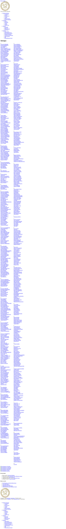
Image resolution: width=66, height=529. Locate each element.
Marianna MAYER (17, 280)
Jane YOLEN (16, 452)
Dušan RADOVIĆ (17, 346)
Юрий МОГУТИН (4, 269)
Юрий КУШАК (3, 224)
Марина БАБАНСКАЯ (5, 64)
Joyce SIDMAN (16, 383)
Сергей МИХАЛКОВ (4, 265)
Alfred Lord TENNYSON (18, 406)
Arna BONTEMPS (17, 85)
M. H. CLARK (16, 120)
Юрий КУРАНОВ (4, 223)
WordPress (9, 499)
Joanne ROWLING (17, 365)
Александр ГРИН (4, 137)
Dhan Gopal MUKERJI (18, 299)
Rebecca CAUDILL (17, 112)
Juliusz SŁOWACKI (17, 386)
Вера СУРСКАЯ (3, 361)
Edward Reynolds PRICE (18, 337)
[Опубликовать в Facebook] (5, 466)
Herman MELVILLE (17, 286)
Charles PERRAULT (17, 331)
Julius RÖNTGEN (17, 360)
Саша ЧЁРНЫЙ (3, 421)
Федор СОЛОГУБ (4, 353)
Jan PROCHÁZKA (17, 339)
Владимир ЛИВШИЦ (4, 234)
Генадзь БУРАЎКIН (4, 90)
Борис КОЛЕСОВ (4, 206)
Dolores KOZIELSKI (17, 239)
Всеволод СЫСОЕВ (4, 363)
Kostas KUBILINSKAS (18, 243)
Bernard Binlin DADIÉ (17, 132)
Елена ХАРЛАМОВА (4, 402)
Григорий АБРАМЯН (4, 44)
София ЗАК (3, 175)
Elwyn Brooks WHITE (17, 441)
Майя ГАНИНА (3, 117)
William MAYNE (16, 282)
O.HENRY (15, 200)
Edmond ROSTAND (17, 364)
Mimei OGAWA (16, 318)
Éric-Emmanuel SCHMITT (18, 378)
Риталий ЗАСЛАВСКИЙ (5, 177)
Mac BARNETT (16, 67)
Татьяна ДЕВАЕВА (4, 146)
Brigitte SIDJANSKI (17, 382)
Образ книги (7, 31)
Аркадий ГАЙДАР (4, 116)
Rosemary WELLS (17, 438)
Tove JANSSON (16, 220)
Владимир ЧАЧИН (4, 419)
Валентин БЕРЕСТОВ (4, 77)
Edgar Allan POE (16, 334)
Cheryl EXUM (16, 152)
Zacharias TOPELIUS (17, 413)
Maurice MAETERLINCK (18, 270)
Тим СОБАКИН (3, 351)
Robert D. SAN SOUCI (18, 371)
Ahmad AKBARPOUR (18, 46)
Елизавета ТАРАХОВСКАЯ (5, 369)
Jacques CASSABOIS (17, 110)
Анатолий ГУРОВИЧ (4, 142)
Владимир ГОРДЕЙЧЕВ (5, 132)
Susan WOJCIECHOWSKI (18, 448)
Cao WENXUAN (17, 439)
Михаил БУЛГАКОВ (4, 88)
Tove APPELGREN (17, 52)
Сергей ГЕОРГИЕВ (4, 121)
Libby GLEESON (17, 174)
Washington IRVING (17, 216)
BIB (5, 37)
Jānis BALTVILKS (17, 64)
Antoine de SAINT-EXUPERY (19, 368)
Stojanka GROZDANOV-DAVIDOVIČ (18, 184)
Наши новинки (7, 18)
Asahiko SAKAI (16, 369)
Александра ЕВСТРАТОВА (5, 163)
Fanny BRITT (16, 90)
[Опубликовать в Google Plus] (5, 467)
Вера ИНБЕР (3, 188)
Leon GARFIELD (17, 169)
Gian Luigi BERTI (17, 79)
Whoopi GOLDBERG (17, 176)
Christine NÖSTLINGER (18, 313)
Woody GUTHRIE (17, 186)
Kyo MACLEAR (16, 269)
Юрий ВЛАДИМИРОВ (5, 103)
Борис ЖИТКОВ (3, 170)
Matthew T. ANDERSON (18, 50)
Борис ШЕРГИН (3, 431)
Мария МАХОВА (4, 256)
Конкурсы (6, 517)
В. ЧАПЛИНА (3, 416)
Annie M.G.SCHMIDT (17, 377)
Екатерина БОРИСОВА (5, 83)
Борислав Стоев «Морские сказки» (16, 476)
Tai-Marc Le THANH (17, 407)
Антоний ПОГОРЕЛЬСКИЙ (6, 309)
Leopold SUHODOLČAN (18, 397)
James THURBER (17, 411)
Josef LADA (16, 247)
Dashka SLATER (16, 385)
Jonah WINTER (16, 447)
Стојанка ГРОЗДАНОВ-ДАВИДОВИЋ (5, 140)
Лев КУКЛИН (3, 220)
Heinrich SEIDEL (17, 380)
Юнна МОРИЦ (3, 270)
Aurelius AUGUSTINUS (18, 58)
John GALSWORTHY (17, 167)
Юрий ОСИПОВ (4, 295)
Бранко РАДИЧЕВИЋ (4, 322)
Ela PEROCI (16, 330)
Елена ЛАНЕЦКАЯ (4, 228)
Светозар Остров (16, 478)
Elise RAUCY (16, 349)
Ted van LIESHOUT (17, 259)
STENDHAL (16, 394)
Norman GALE (16, 165)
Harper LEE (16, 253)
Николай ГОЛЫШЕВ (4, 130)
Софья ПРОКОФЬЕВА (5, 317)
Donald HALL (16, 191)
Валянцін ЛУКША (4, 241)
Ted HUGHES (16, 210)
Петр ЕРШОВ (3, 166)
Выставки (6, 27)
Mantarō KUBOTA (17, 244)
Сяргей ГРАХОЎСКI (4, 133)
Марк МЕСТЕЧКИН (4, 260)
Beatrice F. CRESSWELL (18, 127)
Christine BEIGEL (17, 74)
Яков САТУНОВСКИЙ (5, 336)
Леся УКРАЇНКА (4, 388)
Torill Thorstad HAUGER (18, 195)
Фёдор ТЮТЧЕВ (3, 384)
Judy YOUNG (16, 454)
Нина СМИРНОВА (4, 348)
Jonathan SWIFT (16, 399)
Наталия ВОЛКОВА (4, 106)
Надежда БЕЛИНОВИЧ (5, 76)
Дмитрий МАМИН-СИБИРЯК (6, 250)
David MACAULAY (17, 267)
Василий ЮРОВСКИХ (5, 443)
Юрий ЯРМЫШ (3, 449)
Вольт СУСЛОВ (3, 362)
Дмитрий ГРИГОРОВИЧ (5, 136)
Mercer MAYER (16, 281)
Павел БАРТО (3, 71)
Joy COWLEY (16, 123)
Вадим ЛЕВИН (3, 230)
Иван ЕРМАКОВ (4, 164)
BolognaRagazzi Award (8, 38)
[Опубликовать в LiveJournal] (5, 468)
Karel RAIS (16, 347)
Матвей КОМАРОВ (4, 208)
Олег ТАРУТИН (3, 371)
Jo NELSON (16, 307)
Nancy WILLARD (17, 445)
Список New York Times (9, 35)
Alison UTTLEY (16, 425)
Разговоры (4, 20)
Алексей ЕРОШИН (4, 165)
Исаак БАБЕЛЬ (3, 65)
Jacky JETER (16, 223)
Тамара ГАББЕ (3, 115)
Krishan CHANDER (17, 117)
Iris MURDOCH (16, 300)
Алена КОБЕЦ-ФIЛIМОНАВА (6, 201)
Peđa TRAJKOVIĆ (17, 414)
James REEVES (16, 353)
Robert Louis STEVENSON (18, 395)
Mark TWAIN (16, 420)
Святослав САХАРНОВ (5, 337)
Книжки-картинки (5, 13)
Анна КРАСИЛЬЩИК (4, 214)
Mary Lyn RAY (16, 351)
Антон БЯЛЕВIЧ (3, 92)
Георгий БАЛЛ (3, 68)
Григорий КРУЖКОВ (4, 216)
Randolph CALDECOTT (18, 102)
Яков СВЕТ (3, 338)
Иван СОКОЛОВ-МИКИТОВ (6, 352)
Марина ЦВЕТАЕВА (4, 410)
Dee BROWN (16, 92)
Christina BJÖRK (16, 81)
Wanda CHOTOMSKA (18, 118)
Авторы (6, 504)
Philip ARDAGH (16, 53)
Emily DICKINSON (17, 138)
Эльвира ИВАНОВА (4, 186)
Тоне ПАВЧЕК (3, 299)
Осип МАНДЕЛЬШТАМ (5, 251)
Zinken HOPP (16, 204)
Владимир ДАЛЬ (4, 145)
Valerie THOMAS (17, 409)
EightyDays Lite (16, 499)
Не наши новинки (8, 19)
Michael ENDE (16, 149)
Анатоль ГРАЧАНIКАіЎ (5, 134)
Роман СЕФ (3, 345)
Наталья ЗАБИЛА (4, 174)
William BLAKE (16, 82)
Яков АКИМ (3, 47)
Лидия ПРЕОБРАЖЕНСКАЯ (6, 314)
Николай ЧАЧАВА (4, 418)
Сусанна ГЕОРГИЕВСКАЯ (5, 122)
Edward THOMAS (17, 408)
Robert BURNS (16, 99)
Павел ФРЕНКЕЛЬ (4, 399)
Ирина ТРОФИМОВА (4, 379)
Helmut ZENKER (17, 458)
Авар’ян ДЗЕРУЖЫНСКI (5, 149)
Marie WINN (16, 446)
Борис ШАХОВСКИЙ (4, 429)
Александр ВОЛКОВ (4, 105)
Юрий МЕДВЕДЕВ (4, 259)
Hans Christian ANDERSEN (18, 49)
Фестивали (6, 29)
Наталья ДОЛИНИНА (4, 153)
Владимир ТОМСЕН (4, 381)
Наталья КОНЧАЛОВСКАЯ (6, 209)
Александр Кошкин (11, 475)
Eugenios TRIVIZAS (17, 416)
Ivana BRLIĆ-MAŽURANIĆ (19, 91)
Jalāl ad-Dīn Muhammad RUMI (19, 366)
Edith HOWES (16, 206)
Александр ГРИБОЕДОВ (5, 135)
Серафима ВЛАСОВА (4, 104)
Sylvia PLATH (16, 333)
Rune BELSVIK (16, 76)
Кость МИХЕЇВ (3, 267)
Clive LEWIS (16, 258)
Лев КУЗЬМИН (3, 219)
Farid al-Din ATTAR (17, 57)
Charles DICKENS (17, 137)
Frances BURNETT (17, 98)
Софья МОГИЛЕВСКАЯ (5, 268)
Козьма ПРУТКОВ (4, 318)
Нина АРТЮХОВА (4, 58)
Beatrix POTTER (16, 335)
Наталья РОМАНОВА (4, 328)
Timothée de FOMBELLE (18, 160)
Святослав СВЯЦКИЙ (5, 339)
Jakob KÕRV (16, 238)
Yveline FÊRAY (16, 156)
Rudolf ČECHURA (17, 113)
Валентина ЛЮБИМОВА (5, 243)
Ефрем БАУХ (3, 73)
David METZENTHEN (18, 289)
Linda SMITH (16, 387)
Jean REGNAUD (16, 354)
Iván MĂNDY (16, 274)
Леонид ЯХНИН (3, 451)
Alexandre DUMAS (17, 143)
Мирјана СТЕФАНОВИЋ (5, 357)
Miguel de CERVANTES (18, 116)
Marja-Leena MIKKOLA (18, 290)
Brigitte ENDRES (17, 150)
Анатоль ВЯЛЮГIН (4, 112)
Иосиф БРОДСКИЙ (4, 87)
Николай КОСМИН (4, 212)
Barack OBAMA (16, 317)
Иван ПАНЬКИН (4, 301)
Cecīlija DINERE (16, 139)
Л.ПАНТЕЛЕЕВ (3, 300)
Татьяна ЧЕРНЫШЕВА (5, 422)
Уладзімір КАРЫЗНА (4, 196)
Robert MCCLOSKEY (17, 284)
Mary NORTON (16, 312)
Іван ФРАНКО (3, 398)
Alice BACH (16, 63)
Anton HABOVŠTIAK (17, 189)
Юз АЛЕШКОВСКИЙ (5, 51)
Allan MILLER (16, 291)
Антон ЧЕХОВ (3, 423)
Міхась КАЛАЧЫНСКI (5, 192)
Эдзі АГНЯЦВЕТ (4, 46)
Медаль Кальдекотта (8, 32)
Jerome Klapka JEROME (18, 221)
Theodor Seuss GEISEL (18, 171)
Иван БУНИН (3, 89)
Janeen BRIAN (16, 89)
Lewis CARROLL (17, 109)
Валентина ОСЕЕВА (4, 294)
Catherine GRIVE (17, 182)
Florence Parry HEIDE (17, 198)
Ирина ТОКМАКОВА (4, 376)
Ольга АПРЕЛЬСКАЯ (4, 54)
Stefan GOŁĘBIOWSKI (18, 178)
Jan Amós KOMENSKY (18, 236)
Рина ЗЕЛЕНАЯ (3, 179)
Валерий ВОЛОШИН (4, 107)
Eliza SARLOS (16, 372)
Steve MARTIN (16, 277)
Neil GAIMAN (16, 164)
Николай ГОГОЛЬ (4, 127)
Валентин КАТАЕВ (4, 197)
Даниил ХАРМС (3, 403)
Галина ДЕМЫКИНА (4, 148)
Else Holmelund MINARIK (18, 293)
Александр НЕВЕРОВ (4, 279)
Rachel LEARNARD (17, 252)
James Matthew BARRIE (18, 68)
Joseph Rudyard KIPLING (18, 234)
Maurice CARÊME (17, 108)
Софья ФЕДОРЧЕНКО (5, 395)
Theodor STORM (17, 396)
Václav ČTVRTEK (17, 128)
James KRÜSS (16, 242)
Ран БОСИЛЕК (3, 86)
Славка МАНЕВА (4, 252)
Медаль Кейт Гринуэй (8, 33)
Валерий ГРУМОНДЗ (4, 138)
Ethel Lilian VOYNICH (18, 430)
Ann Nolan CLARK (17, 119)
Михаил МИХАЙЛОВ (5, 264)
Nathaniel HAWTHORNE (18, 196)
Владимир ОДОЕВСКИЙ (5, 289)
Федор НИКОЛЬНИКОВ (5, 282)
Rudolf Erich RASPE (17, 348)
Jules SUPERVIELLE (17, 398)
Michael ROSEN (16, 361)
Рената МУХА (3, 275)
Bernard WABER (16, 433)
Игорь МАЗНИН (4, 246)
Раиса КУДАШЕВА (4, 218)
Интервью (6, 22)
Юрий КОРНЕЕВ (4, 211)
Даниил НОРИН (3, 284)
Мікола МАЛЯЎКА (4, 249)
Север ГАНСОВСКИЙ (5, 118)
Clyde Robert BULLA (17, 96)
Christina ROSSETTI (17, 363)
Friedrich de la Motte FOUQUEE (19, 161)
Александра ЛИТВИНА (5, 236)
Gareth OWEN (16, 323)
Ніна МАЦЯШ (3, 257)
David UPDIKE (16, 424)
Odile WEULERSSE (17, 440)
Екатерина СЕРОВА (4, 344)
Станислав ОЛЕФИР (4, 292)
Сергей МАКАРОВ (4, 247)
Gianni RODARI (16, 358)
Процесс (6, 21)
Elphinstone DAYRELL (18, 133)
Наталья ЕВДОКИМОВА (5, 162)
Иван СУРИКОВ (4, 359)
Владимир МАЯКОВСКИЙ (5, 258)
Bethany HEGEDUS (17, 197)
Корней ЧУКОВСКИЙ (5, 424)
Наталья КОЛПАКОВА (5, 207)
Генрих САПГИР (4, 335)
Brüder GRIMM (16, 181)
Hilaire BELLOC (16, 75)
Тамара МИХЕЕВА (4, 266)
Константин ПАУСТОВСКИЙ (6, 303)
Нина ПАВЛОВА (4, 298)
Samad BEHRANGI (17, 73)
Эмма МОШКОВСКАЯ (5, 273)
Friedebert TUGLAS (17, 417)
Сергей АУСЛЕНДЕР (4, 59)
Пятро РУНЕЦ (3, 330)
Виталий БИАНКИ (4, 79)
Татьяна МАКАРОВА (4, 248)
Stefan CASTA (16, 111)
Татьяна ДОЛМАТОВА (5, 154)
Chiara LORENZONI (17, 262)
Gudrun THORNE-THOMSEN (19, 410)
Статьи (6, 23)
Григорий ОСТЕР (4, 296)
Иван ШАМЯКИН (4, 427)
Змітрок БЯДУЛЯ (4, 91)
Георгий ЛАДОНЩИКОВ (5, 227)
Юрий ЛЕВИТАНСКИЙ (5, 232)
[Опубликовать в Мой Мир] (5, 469)
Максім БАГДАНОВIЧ (5, 66)
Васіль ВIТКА (3, 102)
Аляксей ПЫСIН (4, 320)
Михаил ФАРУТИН (4, 394)
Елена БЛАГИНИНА (4, 80)
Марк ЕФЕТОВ (3, 167)
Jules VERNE (16, 428)
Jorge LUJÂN (16, 263)
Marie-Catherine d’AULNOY (18, 59)
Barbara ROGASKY (17, 359)
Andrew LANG (16, 249)
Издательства (7, 505)
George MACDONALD (18, 268)
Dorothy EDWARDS (17, 147)
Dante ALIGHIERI (17, 47)
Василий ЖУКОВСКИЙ (5, 171)
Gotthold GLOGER (17, 175)
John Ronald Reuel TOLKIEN (19, 412)
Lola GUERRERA (17, 185)
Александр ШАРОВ (4, 428)
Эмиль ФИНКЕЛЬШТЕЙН (5, 397)
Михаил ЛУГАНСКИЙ (5, 240)
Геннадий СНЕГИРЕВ (5, 350)
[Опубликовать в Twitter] (4, 470)
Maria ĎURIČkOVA (17, 144)
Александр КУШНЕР (4, 225)
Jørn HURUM (16, 214)
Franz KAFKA (16, 228)
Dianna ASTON (16, 56)
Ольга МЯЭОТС (3, 276)
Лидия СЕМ (3, 341)
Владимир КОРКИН (4, 210)
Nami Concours (7, 36)
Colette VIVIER (16, 429)
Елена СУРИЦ (3, 360)
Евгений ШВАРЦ (4, 430)
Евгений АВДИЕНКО (4, 45)
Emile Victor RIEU (17, 356)
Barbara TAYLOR (17, 403)
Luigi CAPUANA (17, 106)
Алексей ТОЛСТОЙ (4, 377)
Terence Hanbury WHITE (18, 442)
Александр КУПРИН (4, 222)
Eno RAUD (16, 350)
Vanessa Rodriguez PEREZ (18, 329)
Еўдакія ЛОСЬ (3, 239)
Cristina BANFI (16, 65)
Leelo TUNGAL (16, 418)
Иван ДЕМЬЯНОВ (4, 147)
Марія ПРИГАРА (3, 315)
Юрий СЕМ (3, 342)
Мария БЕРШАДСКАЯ (5, 78)
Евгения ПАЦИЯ (4, 304)
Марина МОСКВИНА (4, 272)
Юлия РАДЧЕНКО (4, 323)
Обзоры (6, 24)
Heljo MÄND (16, 273)
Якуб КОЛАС (3, 205)
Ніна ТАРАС (3, 368)
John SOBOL (16, 389)
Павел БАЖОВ (3, 67)
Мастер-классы (7, 28)
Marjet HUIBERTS (17, 211)
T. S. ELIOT (16, 148)
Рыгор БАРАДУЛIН (4, 69)
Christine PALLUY (17, 326)
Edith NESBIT (16, 308)
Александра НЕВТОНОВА (5, 280)
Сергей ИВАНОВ (4, 185)
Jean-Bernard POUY (17, 336)
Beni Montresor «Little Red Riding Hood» (9, 483)
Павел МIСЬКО (3, 262)
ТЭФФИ (2, 383)
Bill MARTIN (16, 276)
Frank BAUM (16, 70)
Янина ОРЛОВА (3, 293)
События (4, 26)
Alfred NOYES (16, 314)
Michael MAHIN (16, 271)
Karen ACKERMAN (17, 45)
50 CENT (15, 464)
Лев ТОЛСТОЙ (3, 378)
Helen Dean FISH (17, 157)
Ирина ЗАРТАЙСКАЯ (5, 176)
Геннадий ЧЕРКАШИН (5, 420)
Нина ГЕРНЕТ (3, 123)
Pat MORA (15, 297)
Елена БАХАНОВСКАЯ (5, 74)
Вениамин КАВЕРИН (4, 191)
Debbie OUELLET (17, 322)
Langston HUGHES (17, 209)
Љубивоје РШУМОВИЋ (5, 331)
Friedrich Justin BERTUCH (18, 80)
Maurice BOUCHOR (17, 86)
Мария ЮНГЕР (3, 440)
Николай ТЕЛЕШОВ (4, 374)
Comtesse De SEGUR (17, 379)
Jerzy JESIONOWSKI (17, 222)
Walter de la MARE (17, 275)
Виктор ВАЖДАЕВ (4, 97)
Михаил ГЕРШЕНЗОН (5, 124)
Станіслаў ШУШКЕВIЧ (5, 437)
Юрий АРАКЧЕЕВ (4, 56)
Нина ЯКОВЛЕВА (4, 448)
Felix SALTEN (16, 370)
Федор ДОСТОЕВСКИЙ (5, 155)
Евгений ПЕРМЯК (4, 305)
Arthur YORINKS (17, 453)
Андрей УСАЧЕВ (4, 390)
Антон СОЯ (3, 354)
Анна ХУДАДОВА (4, 407)
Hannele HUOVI (16, 212)
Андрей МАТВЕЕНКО (5, 255)
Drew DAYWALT (17, 134)
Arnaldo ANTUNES (17, 51)
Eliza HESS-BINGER (17, 201)
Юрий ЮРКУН (3, 441)
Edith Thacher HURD (17, 213)
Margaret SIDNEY (17, 384)
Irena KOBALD (16, 235)
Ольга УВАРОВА (4, 387)
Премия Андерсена (8, 34)
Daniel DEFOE (16, 136)
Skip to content (2, 0)
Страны (6, 16)
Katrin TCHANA (16, 405)
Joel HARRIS (16, 192)
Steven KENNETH (17, 230)
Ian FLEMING (16, 159)
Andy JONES (16, 225)
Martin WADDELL (17, 434)
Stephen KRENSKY (17, 240)
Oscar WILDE (16, 444)
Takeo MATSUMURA (17, 278)
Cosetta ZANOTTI (17, 457)
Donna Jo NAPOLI (17, 305)
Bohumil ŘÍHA (16, 357)
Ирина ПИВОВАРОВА (5, 306)
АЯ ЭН (2, 61)
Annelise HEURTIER (17, 202)
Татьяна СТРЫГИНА (4, 358)
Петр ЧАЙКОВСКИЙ (4, 415)
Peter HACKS (16, 190)
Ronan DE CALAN (17, 135)
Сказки (6, 17)
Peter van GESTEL (17, 172)
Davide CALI (16, 103)
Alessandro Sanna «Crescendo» (7, 485)
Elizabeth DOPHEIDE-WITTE (19, 142)
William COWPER (17, 124)
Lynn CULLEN (16, 129)
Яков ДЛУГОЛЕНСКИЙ (5, 151)
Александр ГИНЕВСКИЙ (5, 126)
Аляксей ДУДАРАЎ (4, 157)
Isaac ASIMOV (16, 55)
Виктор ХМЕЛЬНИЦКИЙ (5, 404)
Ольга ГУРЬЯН (3, 143)
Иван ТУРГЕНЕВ (4, 382)
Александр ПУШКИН (4, 319)
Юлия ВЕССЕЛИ (4, 101)
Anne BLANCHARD (17, 83)
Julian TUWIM (16, 419)
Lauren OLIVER (16, 319)
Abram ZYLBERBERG (18, 461)
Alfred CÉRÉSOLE (17, 115)
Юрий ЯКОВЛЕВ (4, 447)
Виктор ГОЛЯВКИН (4, 131)
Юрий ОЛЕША (3, 291)
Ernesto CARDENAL (17, 107)
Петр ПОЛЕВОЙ (4, 311)
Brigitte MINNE (16, 294)
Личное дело (7, 25)
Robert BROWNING (17, 94)
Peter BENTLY (16, 77)
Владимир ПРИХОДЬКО (5, 316)
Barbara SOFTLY (17, 390)
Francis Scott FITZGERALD (18, 158)
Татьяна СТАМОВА (4, 355)
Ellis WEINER (16, 437)
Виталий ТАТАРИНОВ (5, 372)
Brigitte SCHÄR (16, 376)
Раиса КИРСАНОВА (4, 199)
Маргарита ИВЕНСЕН (5, 187)
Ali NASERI (16, 306)
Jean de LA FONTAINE (18, 248)
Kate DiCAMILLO (17, 104)
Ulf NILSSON (16, 311)
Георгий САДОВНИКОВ (5, 333)
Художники (7, 14)
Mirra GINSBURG (17, 173)
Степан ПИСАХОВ (4, 307)
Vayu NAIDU (16, 304)
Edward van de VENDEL (18, 427)
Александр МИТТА (4, 263)
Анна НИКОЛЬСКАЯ (4, 283)
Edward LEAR (16, 251)
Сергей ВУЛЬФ (3, 111)
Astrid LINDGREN (17, 260)
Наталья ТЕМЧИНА (4, 375)
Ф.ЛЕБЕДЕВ (3, 229)
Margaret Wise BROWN (18, 93)
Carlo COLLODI (16, 122)
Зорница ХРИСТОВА (4, 406)
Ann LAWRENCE (17, 250)
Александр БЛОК (4, 82)
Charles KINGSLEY (17, 232)
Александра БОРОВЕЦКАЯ (6, 84)
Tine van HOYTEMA (17, 205)
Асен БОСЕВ (3, 85)
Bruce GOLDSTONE (17, 177)
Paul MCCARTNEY (17, 283)
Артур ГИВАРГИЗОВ (4, 125)
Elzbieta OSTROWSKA (18, 321)
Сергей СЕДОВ (3, 340)
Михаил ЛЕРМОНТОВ (5, 233)
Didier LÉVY (16, 257)
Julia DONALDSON (17, 141)
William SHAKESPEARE (18, 381)
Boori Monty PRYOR (17, 340)
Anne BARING (16, 66)
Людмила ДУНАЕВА (4, 158)
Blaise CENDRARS (17, 114)
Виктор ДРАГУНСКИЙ (5, 156)
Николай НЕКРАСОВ (4, 281)
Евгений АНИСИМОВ (5, 53)
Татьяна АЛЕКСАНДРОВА (5, 49)
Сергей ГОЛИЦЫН (4, 128)
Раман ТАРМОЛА (4, 370)
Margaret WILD (16, 443)
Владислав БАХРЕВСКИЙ (5, 75)
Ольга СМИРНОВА (4, 349)
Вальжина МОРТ (4, 271)
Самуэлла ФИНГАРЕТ (5, 396)
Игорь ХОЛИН (3, 405)
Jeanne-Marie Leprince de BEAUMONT (18, 71)
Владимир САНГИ (4, 334)
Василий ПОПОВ (4, 313)
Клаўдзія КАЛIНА (4, 193)
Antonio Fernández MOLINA (19, 296)
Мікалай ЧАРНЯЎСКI (4, 417)
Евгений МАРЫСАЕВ (5, 254)
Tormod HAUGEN (17, 194)
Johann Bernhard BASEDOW (19, 69)
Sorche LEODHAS (17, 255)
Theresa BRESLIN (17, 88)
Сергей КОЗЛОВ (4, 203)
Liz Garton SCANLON (17, 375)
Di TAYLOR (16, 404)
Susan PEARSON (17, 327)
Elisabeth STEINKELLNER (18, 393)
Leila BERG (16, 78)
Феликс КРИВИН (4, 215)
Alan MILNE (16, 292)
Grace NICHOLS (16, 310)
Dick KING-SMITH (17, 233)
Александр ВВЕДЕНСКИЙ (5, 100)
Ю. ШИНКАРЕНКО (4, 433)
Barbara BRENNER (17, 87)
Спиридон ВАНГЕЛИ (4, 99)
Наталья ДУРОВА (4, 159)
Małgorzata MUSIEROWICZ (18, 301)
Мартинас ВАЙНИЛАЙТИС (6, 98)
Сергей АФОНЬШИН (4, 60)
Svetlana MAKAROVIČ (18, 272)
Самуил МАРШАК (4, 253)
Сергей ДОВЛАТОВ (4, 152)
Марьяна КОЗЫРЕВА (4, 204)
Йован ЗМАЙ (3, 180)
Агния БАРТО (3, 70)
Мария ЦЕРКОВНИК (4, 411)
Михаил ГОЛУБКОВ (4, 129)
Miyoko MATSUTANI (17, 279)
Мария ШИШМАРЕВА (5, 434)
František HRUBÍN (17, 207)
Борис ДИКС (3, 150)
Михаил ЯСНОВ (4, 450)
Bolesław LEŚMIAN (17, 256)
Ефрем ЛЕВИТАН (4, 231)
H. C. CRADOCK (17, 125)
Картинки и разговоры (11, 498)
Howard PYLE (16, 341)
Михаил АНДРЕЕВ (4, 52)
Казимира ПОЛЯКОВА (5, 312)
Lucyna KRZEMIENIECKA (18, 241)
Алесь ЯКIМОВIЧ (4, 446)
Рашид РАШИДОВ (4, 325)
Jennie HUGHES (16, 208)
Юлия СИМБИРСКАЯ (5, 346)
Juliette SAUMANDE (17, 374)
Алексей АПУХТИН (4, 55)
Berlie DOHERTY (17, 140)
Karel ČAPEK (16, 105)
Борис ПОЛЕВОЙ (4, 310)
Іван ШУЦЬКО (3, 436)
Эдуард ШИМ (3, 432)
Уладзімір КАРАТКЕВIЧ (5, 195)
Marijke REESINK (17, 352)
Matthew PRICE (16, 338)
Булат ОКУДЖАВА (4, 290)
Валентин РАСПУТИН (5, 324)
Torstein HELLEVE (17, 199)
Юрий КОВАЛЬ (3, 202)
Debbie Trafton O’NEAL (18, 320)
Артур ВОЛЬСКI (4, 108)
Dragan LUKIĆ (16, 264)
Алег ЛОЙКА (3, 238)
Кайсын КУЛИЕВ (4, 221)
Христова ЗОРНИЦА (4, 181)
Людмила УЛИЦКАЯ (4, 389)
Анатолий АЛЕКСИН (4, 50)
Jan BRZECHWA (17, 95)
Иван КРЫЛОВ (3, 217)
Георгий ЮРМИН (4, 442)
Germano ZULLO (17, 460)
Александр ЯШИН (4, 452)
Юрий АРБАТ (3, 57)
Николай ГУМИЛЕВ (4, 141)
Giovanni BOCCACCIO (18, 84)
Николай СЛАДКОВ (4, 347)
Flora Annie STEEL (17, 392)
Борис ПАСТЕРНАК (4, 302)
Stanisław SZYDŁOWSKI (18, 400)
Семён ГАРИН (3, 119)
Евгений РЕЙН (3, 326)
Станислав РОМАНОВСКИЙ (6, 329)
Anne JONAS (16, 224)
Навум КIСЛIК (3, 200)
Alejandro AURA (16, 60)
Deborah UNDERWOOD (18, 423)
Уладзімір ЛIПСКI (4, 235)
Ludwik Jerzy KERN (17, 231)
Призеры (4, 30)
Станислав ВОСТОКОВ (5, 110)
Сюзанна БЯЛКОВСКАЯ (5, 93)
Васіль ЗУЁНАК (3, 182)
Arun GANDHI (16, 168)
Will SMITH (16, 388)
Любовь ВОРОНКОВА (5, 109)
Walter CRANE (16, 126)
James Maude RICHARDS (18, 355)
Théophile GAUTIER (17, 170)
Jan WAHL (15, 435)
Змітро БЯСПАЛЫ (4, 94)
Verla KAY (15, 229)
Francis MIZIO (16, 295)
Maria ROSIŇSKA (17, 362)
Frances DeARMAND (17, 54)
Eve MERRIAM (16, 288)
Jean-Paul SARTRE (17, 373)
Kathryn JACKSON (17, 219)
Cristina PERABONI (17, 328)
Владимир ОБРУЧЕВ (4, 288)
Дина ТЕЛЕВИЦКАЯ (4, 373)
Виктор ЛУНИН (3, 242)
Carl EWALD (16, 151)
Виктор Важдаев (12, 477)
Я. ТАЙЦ (2, 366)
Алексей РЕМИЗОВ (4, 327)
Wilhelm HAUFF (16, 193)
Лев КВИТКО (3, 198)
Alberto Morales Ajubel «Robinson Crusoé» (9, 486)
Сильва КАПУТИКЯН (5, 194)
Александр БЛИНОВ (4, 81)
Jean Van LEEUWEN (17, 254)
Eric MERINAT (16, 287)
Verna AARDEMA (17, 44)
